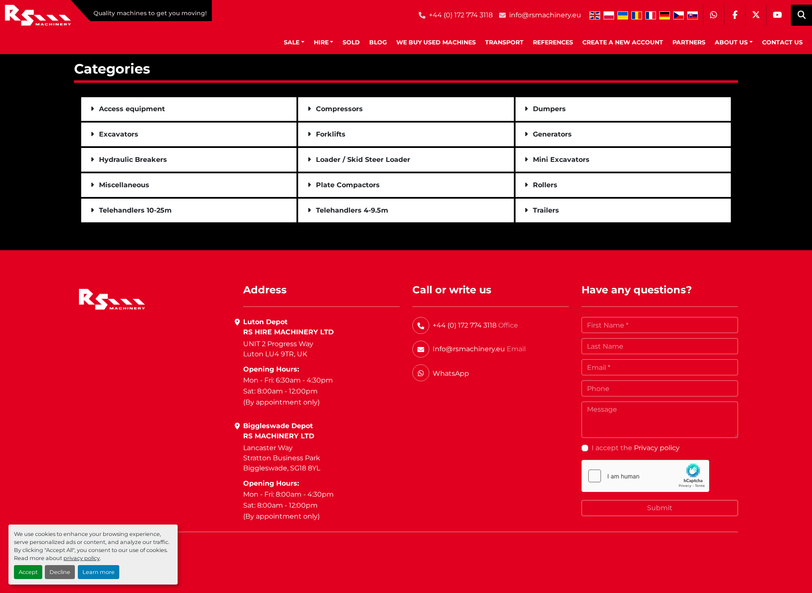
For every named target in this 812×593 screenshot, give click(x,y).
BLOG (378, 42)
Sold (351, 42)
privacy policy (81, 558)
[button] (294, 42)
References (553, 42)
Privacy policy (657, 448)
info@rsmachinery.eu (545, 15)
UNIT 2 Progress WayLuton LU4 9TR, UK (278, 349)
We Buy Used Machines (436, 42)
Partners (688, 42)
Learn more (98, 572)
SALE (291, 42)
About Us (731, 42)
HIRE (321, 42)
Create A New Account (622, 42)
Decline (59, 572)
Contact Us (782, 42)
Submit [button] (659, 508)
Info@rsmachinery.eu (469, 349)
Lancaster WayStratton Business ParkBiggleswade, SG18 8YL (281, 458)
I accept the (636, 448)
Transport (504, 42)
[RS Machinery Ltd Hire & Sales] (112, 299)
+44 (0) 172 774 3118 (461, 15)
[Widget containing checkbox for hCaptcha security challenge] (645, 476)
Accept (28, 572)
